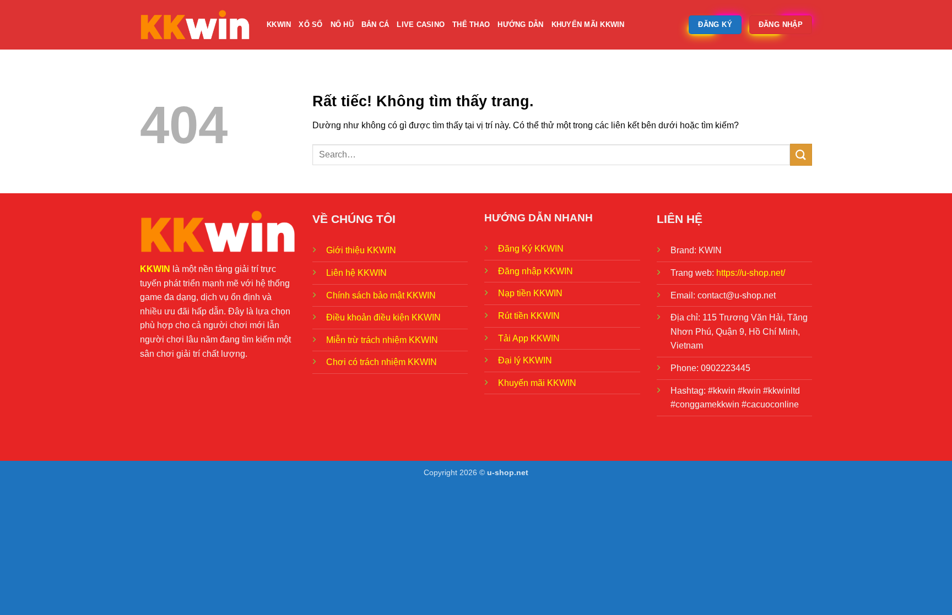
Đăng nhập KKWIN (535, 271)
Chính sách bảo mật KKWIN (381, 295)
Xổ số (310, 24)
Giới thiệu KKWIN (361, 250)
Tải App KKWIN (529, 338)
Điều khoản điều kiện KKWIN (383, 317)
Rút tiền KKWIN (529, 315)
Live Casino (421, 24)
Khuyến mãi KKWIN (588, 24)
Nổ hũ (342, 24)
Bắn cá (375, 24)
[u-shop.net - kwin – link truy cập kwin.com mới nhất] (195, 24)
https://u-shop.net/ (750, 272)
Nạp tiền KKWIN (530, 293)
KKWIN (279, 24)
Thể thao (471, 24)
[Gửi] (801, 154)
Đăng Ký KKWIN (531, 248)
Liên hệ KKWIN (356, 272)
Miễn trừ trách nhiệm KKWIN (382, 340)
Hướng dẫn (520, 24)
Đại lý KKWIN (525, 360)
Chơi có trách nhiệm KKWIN (381, 362)
